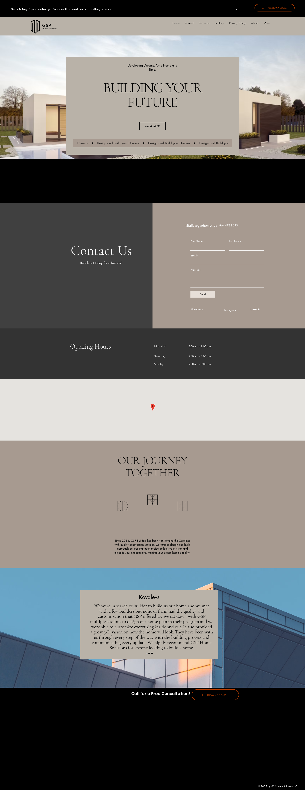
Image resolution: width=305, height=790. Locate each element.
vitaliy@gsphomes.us (201, 225)
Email (194, 255)
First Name (196, 241)
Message (196, 269)
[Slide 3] (152, 653)
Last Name (235, 241)
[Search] (235, 8)
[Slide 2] (149, 653)
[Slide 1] (146, 653)
